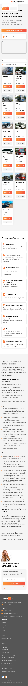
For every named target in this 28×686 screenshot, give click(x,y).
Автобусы (16, 5)
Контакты (4, 635)
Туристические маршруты (8, 655)
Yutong (18, 104)
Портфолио (4, 633)
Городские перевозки (7, 658)
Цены (2, 643)
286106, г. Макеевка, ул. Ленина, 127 (14, 616)
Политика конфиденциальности (8, 680)
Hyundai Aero (20, 182)
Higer (17, 131)
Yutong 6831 (19, 157)
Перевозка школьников (8, 666)
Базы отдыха (5, 652)
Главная (3, 622)
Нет (14, 9)
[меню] (2, 1)
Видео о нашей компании (12, 36)
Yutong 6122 (6, 76)
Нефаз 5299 (6, 131)
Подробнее (7, 90)
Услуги (3, 627)
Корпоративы (5, 649)
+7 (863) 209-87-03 (20, 2)
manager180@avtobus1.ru (11, 613)
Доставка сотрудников (7, 668)
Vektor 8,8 (6, 210)
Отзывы (3, 641)
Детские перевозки (6, 663)
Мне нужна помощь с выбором (14, 30)
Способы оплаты (6, 638)
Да (5, 9)
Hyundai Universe (5, 104)
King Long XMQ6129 (19, 77)
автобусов (16, 456)
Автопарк (4, 625)
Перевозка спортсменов (8, 671)
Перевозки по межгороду (8, 660)
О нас (3, 630)
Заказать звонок (14, 583)
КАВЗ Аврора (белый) (6, 183)
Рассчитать (7, 86)
